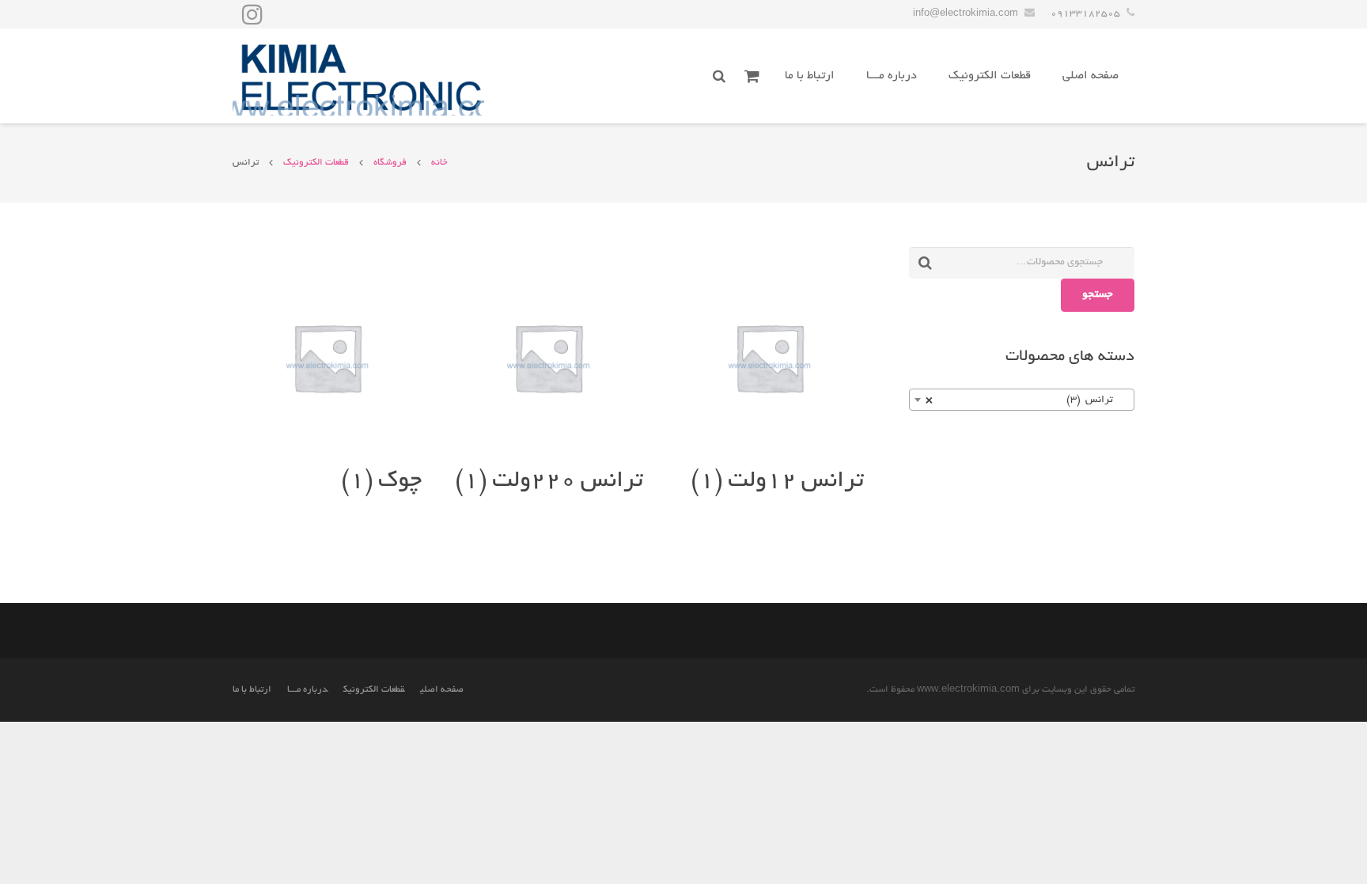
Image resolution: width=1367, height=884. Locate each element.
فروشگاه (390, 162)
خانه (439, 162)
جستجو (1097, 295)
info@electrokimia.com (965, 14)
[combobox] (1021, 400)
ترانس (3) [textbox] (1026, 400)
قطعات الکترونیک (316, 162)
